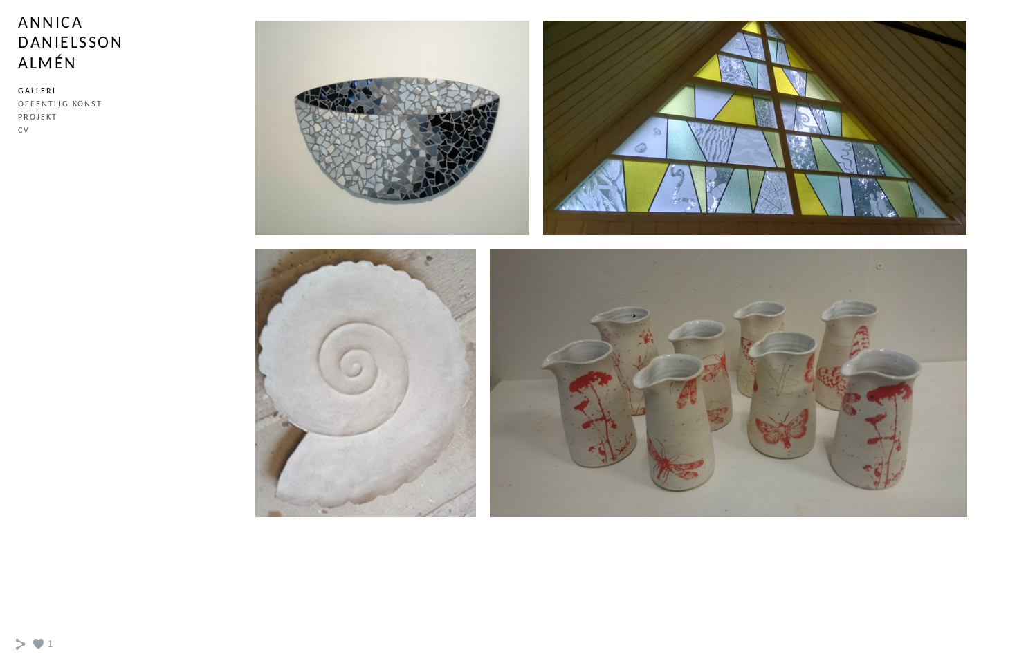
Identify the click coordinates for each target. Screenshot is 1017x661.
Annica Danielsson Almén (70, 44)
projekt (37, 117)
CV (24, 131)
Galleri (37, 91)
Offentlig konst (60, 104)
